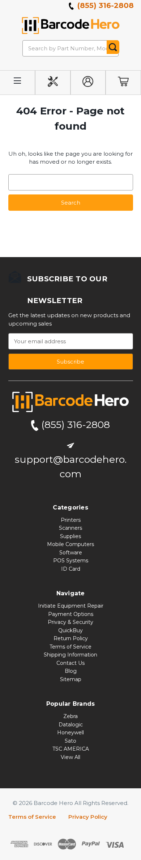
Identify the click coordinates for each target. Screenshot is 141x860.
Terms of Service (70, 646)
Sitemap (70, 679)
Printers (71, 520)
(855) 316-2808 (104, 5)
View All (70, 757)
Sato (70, 741)
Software (70, 552)
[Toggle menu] (17, 82)
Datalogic (71, 724)
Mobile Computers (70, 544)
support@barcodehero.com (71, 466)
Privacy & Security (70, 622)
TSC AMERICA (70, 749)
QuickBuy (70, 630)
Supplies (70, 536)
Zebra (70, 716)
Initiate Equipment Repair (70, 606)
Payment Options (70, 614)
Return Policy (71, 638)
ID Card (70, 569)
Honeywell (70, 732)
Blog (71, 671)
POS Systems (70, 560)
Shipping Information (70, 654)
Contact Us (70, 663)
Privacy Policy (87, 816)
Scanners (70, 528)
